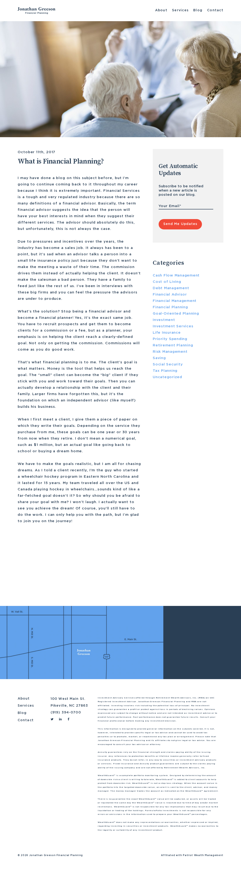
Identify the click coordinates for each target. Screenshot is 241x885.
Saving (159, 358)
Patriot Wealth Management (203, 855)
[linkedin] (47, 570)
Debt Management (171, 288)
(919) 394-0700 (66, 712)
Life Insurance (111, 585)
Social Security (168, 364)
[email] (64, 570)
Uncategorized (167, 377)
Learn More (180, 584)
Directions (193, 687)
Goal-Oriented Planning (176, 313)
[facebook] (56, 570)
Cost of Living (167, 282)
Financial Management (175, 301)
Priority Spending (170, 339)
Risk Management (170, 351)
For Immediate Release (177, 457)
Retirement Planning (173, 345)
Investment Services (173, 326)
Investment (164, 320)
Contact (215, 10)
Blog (197, 10)
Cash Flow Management (176, 275)
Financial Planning (74, 585)
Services (180, 10)
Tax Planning (165, 370)
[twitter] (38, 570)
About (161, 10)
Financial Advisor (35, 585)
